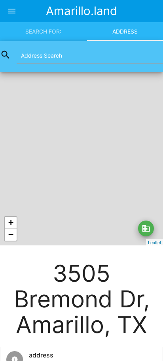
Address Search (41, 55)
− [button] (10, 234)
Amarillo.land (81, 11)
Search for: (43, 31)
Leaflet (154, 242)
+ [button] (10, 223)
